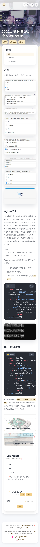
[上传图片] (18, 491)
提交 (29, 494)
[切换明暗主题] (32, 5)
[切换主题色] (28, 5)
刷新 (20, 506)
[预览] (21, 491)
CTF (16, 17)
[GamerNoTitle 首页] (4, 5)
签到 (9, 54)
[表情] (12, 491)
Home (4, 17)
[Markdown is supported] (10, 491)
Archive (10, 17)
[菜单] (36, 5)
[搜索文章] (24, 5)
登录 (22, 494)
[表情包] (15, 491)
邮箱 (10, 468)
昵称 (10, 464)
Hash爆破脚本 (12, 61)
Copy (31, 286)
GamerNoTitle (25, 525)
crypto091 (11, 58)
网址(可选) (11, 472)
